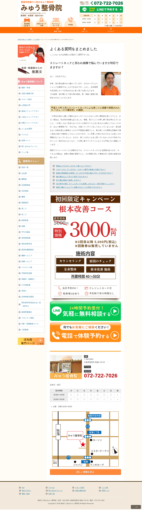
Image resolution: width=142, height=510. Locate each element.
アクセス (25, 135)
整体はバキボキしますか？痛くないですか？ (74, 166)
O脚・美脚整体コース (30, 324)
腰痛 (23, 197)
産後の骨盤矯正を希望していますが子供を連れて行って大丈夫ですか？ (84, 173)
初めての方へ (26, 490)
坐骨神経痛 (25, 238)
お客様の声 (25, 105)
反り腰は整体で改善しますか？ (68, 180)
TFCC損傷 (25, 232)
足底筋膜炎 (25, 185)
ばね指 (24, 173)
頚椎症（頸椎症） (28, 279)
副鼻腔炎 (25, 220)
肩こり (24, 208)
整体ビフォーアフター (30, 111)
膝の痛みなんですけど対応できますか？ (72, 177)
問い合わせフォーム (29, 146)
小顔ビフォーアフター (30, 117)
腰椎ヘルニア (26, 255)
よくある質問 (26, 129)
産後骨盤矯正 (26, 312)
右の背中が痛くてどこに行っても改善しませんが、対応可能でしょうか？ (85, 184)
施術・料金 (25, 88)
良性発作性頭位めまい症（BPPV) (31, 304)
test (23, 487)
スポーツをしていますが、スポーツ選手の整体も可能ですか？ (81, 170)
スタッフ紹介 (26, 99)
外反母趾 (25, 191)
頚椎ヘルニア (26, 261)
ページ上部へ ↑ (136, 507)
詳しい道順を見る (85, 472)
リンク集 (25, 152)
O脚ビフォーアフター (30, 123)
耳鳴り (24, 291)
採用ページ (25, 140)
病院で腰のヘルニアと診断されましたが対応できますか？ (79, 187)
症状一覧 (25, 167)
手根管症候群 (26, 273)
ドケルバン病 (26, 267)
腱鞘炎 (24, 179)
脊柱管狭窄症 (26, 244)
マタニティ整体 (27, 318)
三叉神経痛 (25, 285)
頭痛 (23, 226)
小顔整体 (25, 330)
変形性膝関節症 (27, 250)
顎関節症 (25, 203)
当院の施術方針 (27, 93)
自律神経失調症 (27, 297)
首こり (24, 214)
